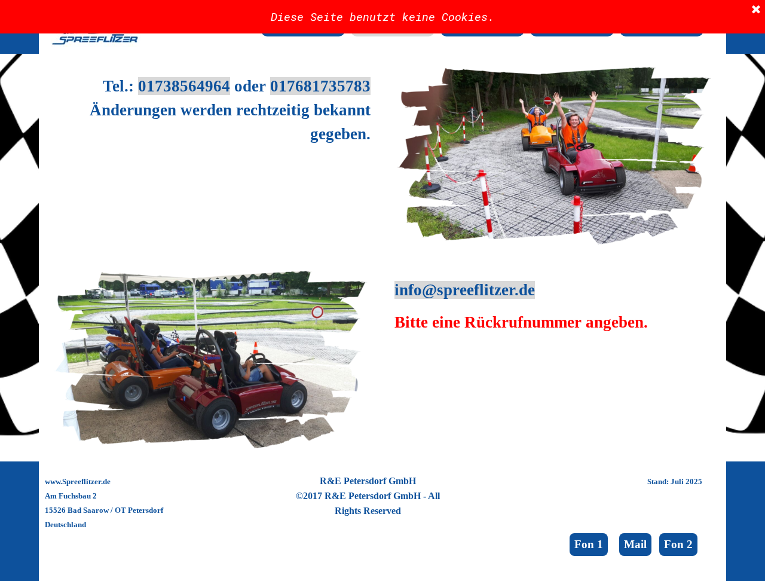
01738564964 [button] (184, 86)
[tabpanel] (211, 110)
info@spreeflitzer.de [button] (464, 290)
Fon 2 (678, 544)
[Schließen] (756, 10)
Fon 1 (588, 544)
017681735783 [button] (320, 86)
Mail (635, 544)
